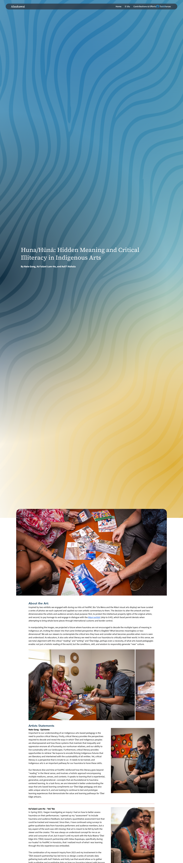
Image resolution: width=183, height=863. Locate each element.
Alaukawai (18, 6)
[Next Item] (150, 684)
